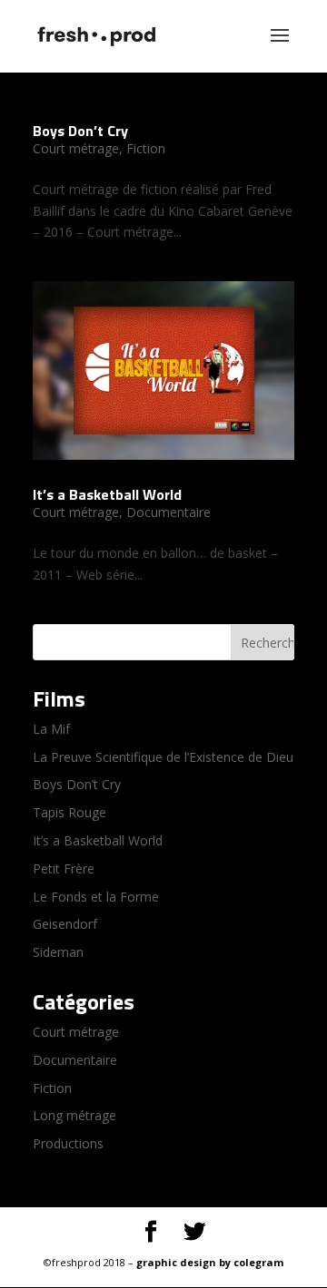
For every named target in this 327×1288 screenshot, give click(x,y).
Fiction (145, 148)
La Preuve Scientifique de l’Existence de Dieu (163, 757)
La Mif (51, 728)
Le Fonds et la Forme (96, 896)
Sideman (58, 952)
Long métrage (74, 1115)
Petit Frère (63, 868)
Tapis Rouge (69, 812)
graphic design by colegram (209, 1262)
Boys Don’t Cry (80, 130)
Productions (68, 1143)
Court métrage (76, 148)
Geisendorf (65, 923)
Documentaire (168, 512)
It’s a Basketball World (107, 494)
